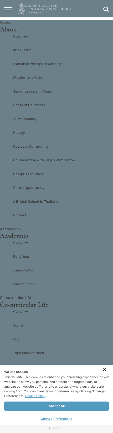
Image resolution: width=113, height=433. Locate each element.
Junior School (24, 270)
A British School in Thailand (35, 202)
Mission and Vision (28, 78)
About (5, 22)
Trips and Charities (28, 353)
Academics (10, 229)
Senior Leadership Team (32, 91)
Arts (16, 339)
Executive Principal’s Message (38, 64)
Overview (20, 36)
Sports (18, 325)
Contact (19, 215)
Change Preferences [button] (56, 419)
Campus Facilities (28, 174)
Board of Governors (29, 105)
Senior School (24, 284)
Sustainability (24, 119)
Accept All (57, 406)
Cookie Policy (35, 396)
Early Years (22, 257)
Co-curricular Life (15, 298)
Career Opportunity (28, 188)
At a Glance (22, 50)
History (19, 133)
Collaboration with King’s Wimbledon (44, 160)
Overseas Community (31, 147)
